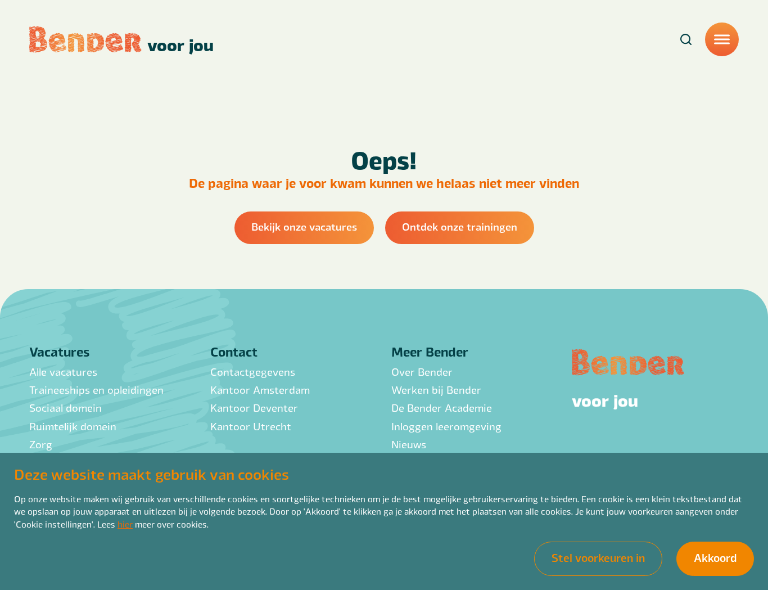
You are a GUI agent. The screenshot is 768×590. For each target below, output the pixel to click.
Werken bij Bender (436, 389)
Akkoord (715, 557)
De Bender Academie (441, 407)
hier (125, 524)
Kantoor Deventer (254, 407)
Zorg (40, 444)
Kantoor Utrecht (250, 426)
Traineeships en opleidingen (96, 389)
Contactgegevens (252, 371)
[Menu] (722, 39)
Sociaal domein (65, 407)
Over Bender (422, 371)
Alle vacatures (63, 371)
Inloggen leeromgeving (446, 426)
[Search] (686, 39)
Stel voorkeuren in (598, 557)
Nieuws (408, 444)
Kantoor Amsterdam (260, 389)
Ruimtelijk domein (72, 426)
